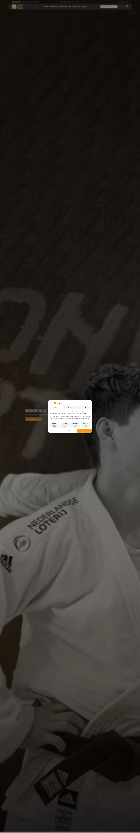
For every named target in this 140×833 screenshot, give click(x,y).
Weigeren (55, 430)
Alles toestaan (84, 430)
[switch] (54, 426)
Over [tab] (84, 407)
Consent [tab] (55, 407)
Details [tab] (70, 407)
